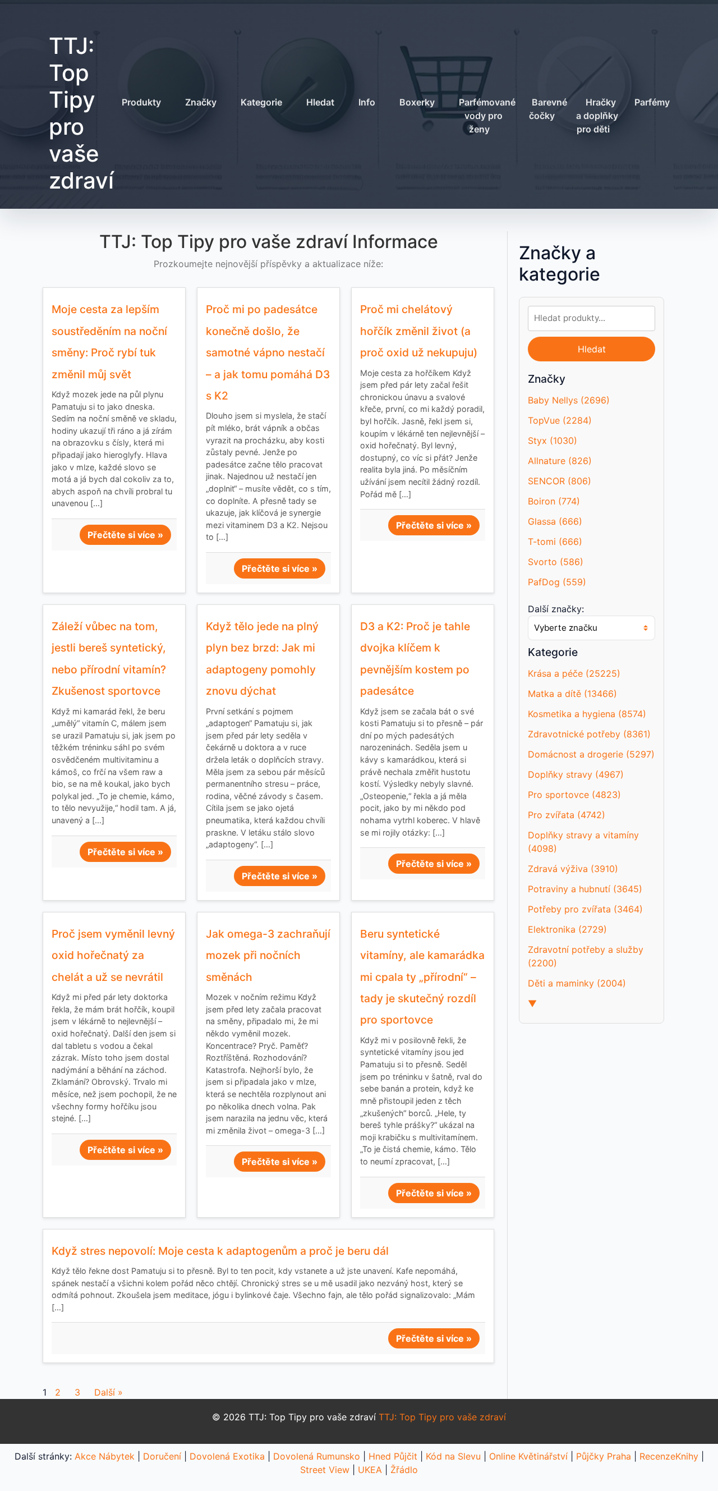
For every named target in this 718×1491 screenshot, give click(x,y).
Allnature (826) (560, 460)
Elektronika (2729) (567, 929)
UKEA (370, 1469)
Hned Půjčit (393, 1456)
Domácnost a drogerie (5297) (591, 754)
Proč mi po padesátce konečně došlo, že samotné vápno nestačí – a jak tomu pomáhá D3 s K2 (268, 352)
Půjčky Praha (603, 1456)
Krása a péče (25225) (574, 673)
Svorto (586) (555, 561)
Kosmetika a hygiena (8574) (587, 713)
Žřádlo (404, 1469)
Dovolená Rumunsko (316, 1456)
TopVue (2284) (560, 420)
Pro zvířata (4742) (566, 814)
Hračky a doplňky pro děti (597, 116)
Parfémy (652, 102)
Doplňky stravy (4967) (576, 774)
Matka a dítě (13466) (572, 693)
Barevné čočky (548, 109)
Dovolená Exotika (227, 1456)
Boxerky (417, 102)
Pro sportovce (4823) (574, 794)
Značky (201, 102)
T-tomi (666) (555, 541)
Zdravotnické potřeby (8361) (589, 734)
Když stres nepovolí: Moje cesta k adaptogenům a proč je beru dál (220, 1251)
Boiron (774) (554, 501)
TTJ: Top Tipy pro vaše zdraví (81, 113)
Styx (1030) (552, 440)
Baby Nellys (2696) (569, 400)
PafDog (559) (557, 582)
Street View (324, 1469)
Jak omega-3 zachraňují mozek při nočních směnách (268, 955)
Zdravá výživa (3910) (573, 868)
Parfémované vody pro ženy (487, 116)
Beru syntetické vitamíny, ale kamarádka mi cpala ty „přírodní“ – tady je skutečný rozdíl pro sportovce (422, 977)
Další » (108, 1392)
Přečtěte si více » (125, 534)
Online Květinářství (528, 1456)
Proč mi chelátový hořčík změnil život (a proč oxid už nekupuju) (418, 330)
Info (366, 102)
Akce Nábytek (105, 1456)
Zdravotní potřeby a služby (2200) (585, 956)
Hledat (320, 102)
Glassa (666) (555, 521)
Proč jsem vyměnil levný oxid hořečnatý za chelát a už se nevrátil (113, 955)
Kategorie (261, 102)
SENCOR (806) (559, 481)
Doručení (162, 1456)
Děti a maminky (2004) (577, 983)
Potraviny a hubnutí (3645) (585, 888)
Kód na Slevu (453, 1456)
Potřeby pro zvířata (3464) (585, 909)
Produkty (141, 102)
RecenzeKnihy (668, 1456)
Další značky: (556, 608)
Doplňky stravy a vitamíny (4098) (583, 841)
